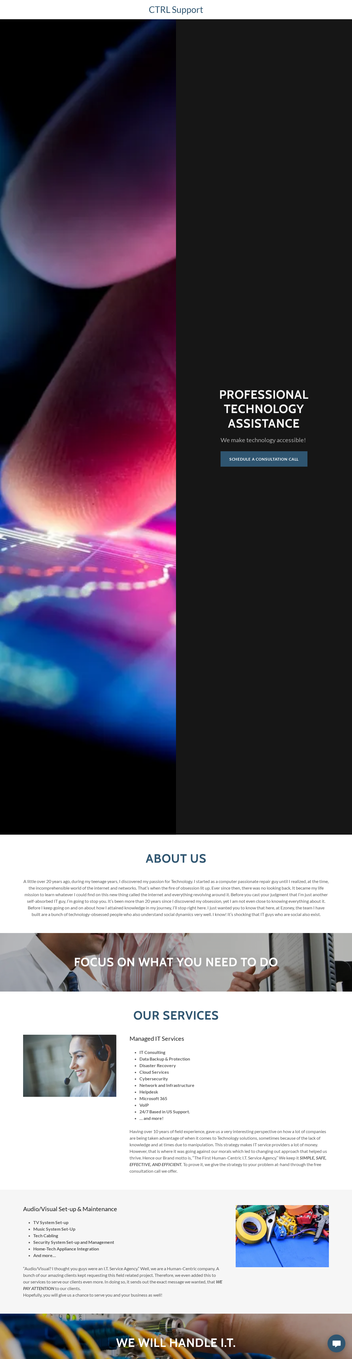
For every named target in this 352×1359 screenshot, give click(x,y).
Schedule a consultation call (264, 459)
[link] (176, 11)
